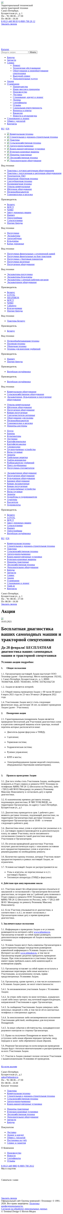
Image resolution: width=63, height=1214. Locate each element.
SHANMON (13, 297)
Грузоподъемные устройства (21, 449)
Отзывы (17, 105)
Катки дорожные (15, 243)
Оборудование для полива (20, 418)
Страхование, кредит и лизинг (28, 97)
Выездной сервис (21, 76)
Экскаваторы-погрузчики (20, 274)
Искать (33, 52)
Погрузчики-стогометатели (20, 468)
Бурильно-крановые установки (22, 1111)
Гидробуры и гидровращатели (22, 497)
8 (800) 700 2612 (26, 1166)
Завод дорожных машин (19, 212)
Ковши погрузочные (17, 412)
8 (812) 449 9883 (9, 1166)
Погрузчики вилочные (18, 261)
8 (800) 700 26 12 (26, 21)
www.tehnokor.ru (42, 932)
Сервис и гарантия (16, 1143)
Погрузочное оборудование (21, 264)
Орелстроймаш (14, 217)
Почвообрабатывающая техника (23, 341)
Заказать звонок (9, 24)
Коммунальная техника (18, 1093)
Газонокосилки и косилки (20, 194)
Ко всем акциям (9, 1066)
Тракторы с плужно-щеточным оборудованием (30, 170)
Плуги (10, 431)
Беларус (11, 204)
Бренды (11, 57)
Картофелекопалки (16, 441)
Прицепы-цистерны (17, 426)
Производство (20, 92)
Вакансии (18, 113)
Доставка (17, 94)
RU (3, 128)
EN (7, 128)
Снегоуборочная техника (19, 181)
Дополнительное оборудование (22, 1117)
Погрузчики (13, 233)
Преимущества (20, 86)
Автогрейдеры (14, 238)
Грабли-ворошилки (16, 460)
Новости (11, 1155)
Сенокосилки (13, 446)
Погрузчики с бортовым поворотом (25, 259)
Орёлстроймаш (14, 530)
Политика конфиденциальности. (20, 1204)
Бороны (11, 433)
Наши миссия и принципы (26, 89)
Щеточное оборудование (19, 189)
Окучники (12, 439)
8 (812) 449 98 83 (9, 21)
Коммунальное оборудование (21, 391)
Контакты (12, 123)
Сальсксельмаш (15, 220)
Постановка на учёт (17, 1140)
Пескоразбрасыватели (18, 192)
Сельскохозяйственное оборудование (25, 394)
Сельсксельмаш (15, 525)
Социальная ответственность (27, 108)
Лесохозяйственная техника (21, 1114)
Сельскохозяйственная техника (22, 1098)
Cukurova (11, 305)
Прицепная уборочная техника (22, 178)
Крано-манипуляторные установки (24, 1104)
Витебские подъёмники (19, 371)
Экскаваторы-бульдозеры (19, 277)
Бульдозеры (13, 241)
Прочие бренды (15, 223)
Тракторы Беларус (16, 321)
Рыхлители (12, 502)
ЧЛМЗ (10, 210)
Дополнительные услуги (25, 78)
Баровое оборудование (18, 481)
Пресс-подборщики (17, 465)
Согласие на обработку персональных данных (24, 1209)
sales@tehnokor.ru (9, 1077)
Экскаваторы (13, 235)
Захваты (11, 454)
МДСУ (10, 207)
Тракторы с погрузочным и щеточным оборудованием (34, 173)
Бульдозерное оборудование (21, 478)
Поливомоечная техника (19, 184)
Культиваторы (14, 436)
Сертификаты (20, 102)
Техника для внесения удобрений (23, 349)
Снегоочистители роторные (21, 415)
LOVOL (11, 295)
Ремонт (16, 65)
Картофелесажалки (16, 444)
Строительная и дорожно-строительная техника (31, 1096)
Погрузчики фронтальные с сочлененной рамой (31, 253)
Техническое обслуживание (27, 68)
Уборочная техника (16, 346)
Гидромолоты (14, 505)
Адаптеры (12, 499)
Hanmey (11, 215)
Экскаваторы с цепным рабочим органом (27, 279)
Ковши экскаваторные (18, 483)
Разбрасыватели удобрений (20, 462)
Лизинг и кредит (15, 1135)
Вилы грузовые (15, 452)
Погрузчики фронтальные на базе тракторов (29, 256)
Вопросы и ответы (22, 110)
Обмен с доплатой (16, 121)
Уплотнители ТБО (16, 176)
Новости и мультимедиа (25, 116)
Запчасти (11, 60)
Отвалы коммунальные (18, 186)
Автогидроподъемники (18, 1101)
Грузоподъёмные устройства (21, 489)
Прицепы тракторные (18, 1109)
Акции (10, 81)
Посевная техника (16, 343)
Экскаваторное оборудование (22, 282)
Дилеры (17, 100)
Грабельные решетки (17, 457)
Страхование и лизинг (18, 118)
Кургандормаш (14, 308)
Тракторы (12, 1090)
